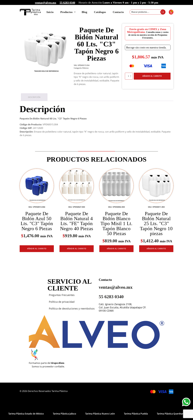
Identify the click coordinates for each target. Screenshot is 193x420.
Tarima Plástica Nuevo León (100, 413)
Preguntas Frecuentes (62, 295)
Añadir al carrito (152, 76)
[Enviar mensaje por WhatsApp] (186, 401)
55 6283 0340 (67, 2)
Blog (84, 12)
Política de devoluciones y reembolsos (72, 308)
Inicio (50, 12)
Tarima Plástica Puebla (136, 413)
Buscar (162, 12)
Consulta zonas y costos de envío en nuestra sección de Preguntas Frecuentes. (148, 35)
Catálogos (100, 12)
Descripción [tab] (34, 97)
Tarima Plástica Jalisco (64, 413)
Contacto (118, 12)
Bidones (85, 68)
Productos (66, 12)
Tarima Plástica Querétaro (171, 413)
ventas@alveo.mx (45, 2)
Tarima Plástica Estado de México (26, 413)
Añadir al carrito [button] (36, 248)
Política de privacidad (61, 301)
